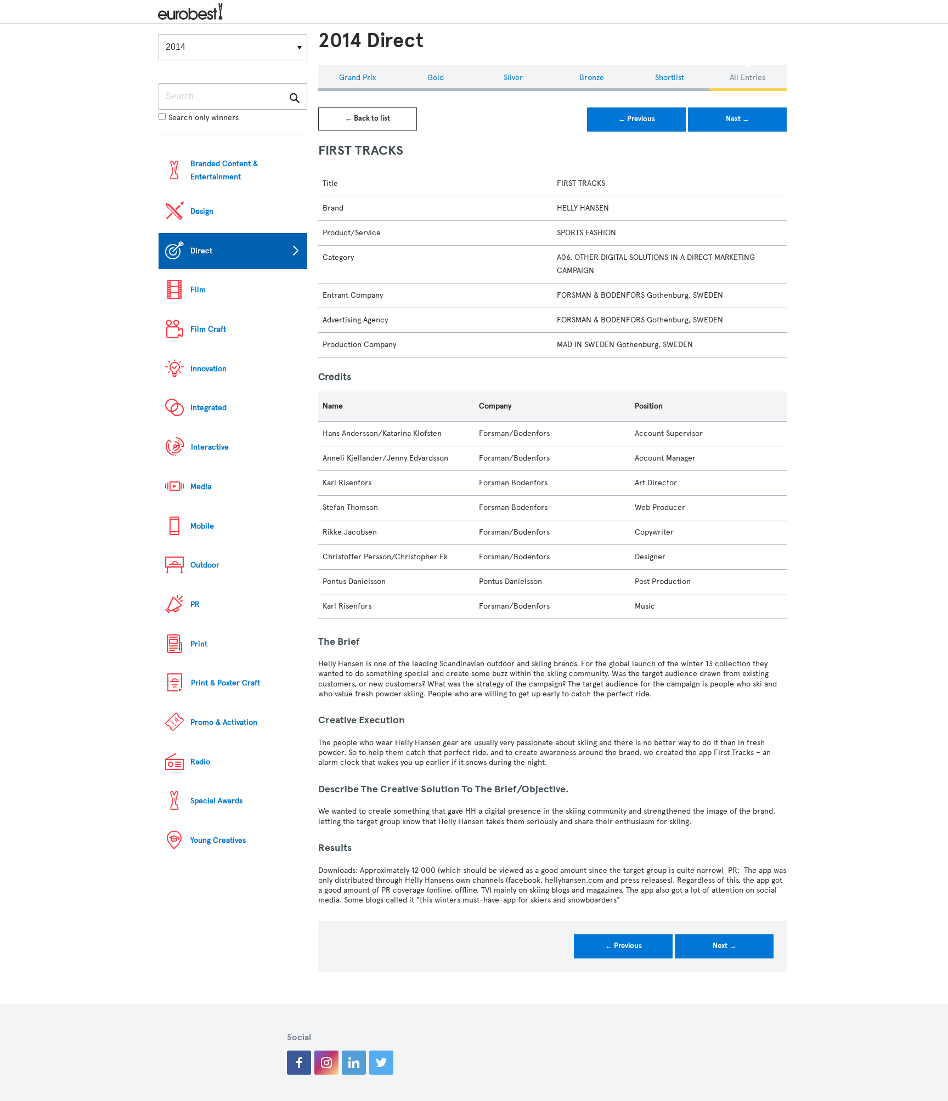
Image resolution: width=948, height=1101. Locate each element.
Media (200, 486)
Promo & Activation (223, 722)
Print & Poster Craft (225, 683)
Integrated (208, 407)
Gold (435, 77)
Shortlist (669, 77)
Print (198, 644)
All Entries (747, 77)
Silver (513, 77)
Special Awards (216, 800)
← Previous (636, 119)
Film (198, 289)
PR (195, 604)
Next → (737, 119)
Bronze (591, 77)
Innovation (208, 368)
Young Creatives (218, 840)
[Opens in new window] (299, 1063)
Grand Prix (357, 77)
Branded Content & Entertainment (224, 170)
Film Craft (208, 329)
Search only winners (203, 117)
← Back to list (367, 118)
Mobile (202, 526)
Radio (200, 762)
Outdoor (204, 565)
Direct (201, 251)
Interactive (210, 447)
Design (201, 211)
